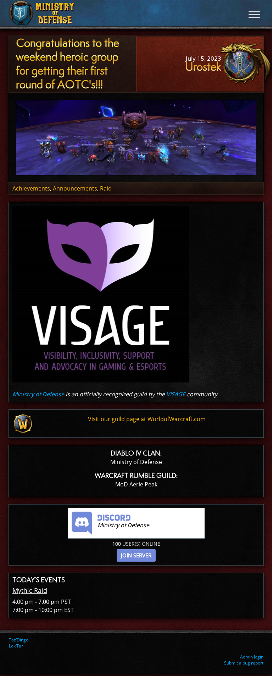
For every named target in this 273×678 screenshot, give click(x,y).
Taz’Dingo (18, 640)
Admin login (251, 657)
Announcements (75, 188)
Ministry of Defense (38, 394)
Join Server (136, 555)
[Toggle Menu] (254, 14)
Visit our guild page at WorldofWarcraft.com (147, 419)
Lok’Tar (16, 646)
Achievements (31, 188)
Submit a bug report (243, 663)
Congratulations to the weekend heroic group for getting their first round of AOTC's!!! (67, 63)
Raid (106, 188)
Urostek (203, 66)
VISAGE (175, 394)
